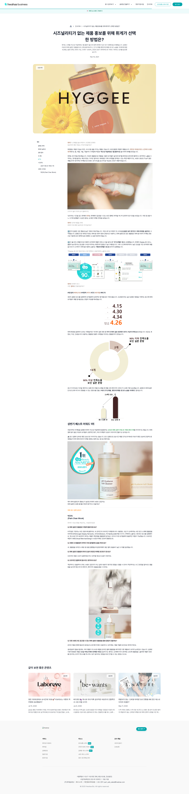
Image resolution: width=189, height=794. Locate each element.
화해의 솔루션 (42, 149)
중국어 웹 (44, 758)
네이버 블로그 (118, 743)
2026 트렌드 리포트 (85, 747)
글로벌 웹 (44, 750)
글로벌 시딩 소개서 (85, 750)
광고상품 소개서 (84, 743)
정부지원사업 (140, 4)
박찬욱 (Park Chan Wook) (48, 172)
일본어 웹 (44, 754)
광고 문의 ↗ (141, 729)
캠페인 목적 (41, 146)
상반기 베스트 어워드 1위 (47, 166)
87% (39, 159)
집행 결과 (40, 152)
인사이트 (149, 4)
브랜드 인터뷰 (42, 169)
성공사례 (40, 67)
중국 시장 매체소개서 (84, 758)
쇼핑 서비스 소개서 (83, 754)
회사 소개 (79, 782)
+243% (40, 162)
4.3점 (39, 156)
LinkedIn (117, 747)
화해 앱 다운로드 (46, 743)
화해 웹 (44, 747)
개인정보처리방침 (89, 782)
